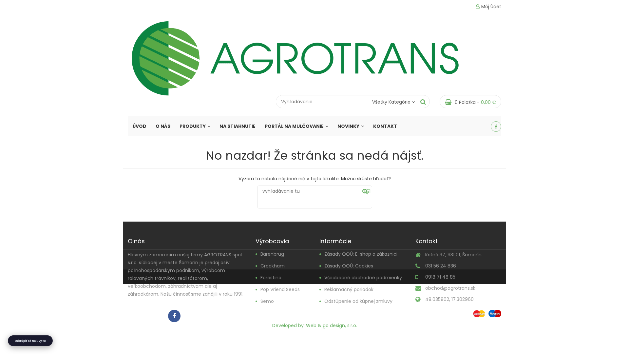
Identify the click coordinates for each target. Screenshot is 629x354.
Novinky (348, 126)
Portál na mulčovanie (294, 126)
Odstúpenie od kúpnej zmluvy (358, 301)
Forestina (270, 277)
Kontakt (385, 126)
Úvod (139, 126)
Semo (267, 301)
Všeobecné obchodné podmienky (363, 277)
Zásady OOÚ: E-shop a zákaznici (360, 254)
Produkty (193, 126)
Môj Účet (491, 6)
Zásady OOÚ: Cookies (348, 266)
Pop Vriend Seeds (280, 289)
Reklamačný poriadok (348, 289)
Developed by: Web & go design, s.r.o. (314, 325)
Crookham (272, 266)
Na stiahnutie (237, 126)
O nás (163, 126)
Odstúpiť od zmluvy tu (30, 341)
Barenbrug (272, 254)
